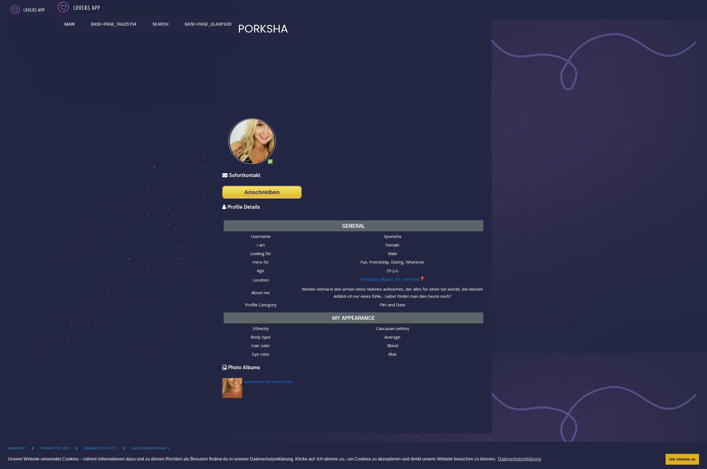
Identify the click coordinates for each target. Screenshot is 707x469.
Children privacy (150, 448)
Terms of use (54, 448)
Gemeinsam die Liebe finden (268, 381)
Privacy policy (100, 448)
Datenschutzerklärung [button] (519, 459)
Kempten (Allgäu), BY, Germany (390, 279)
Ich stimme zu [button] (682, 459)
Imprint (16, 448)
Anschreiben (262, 192)
